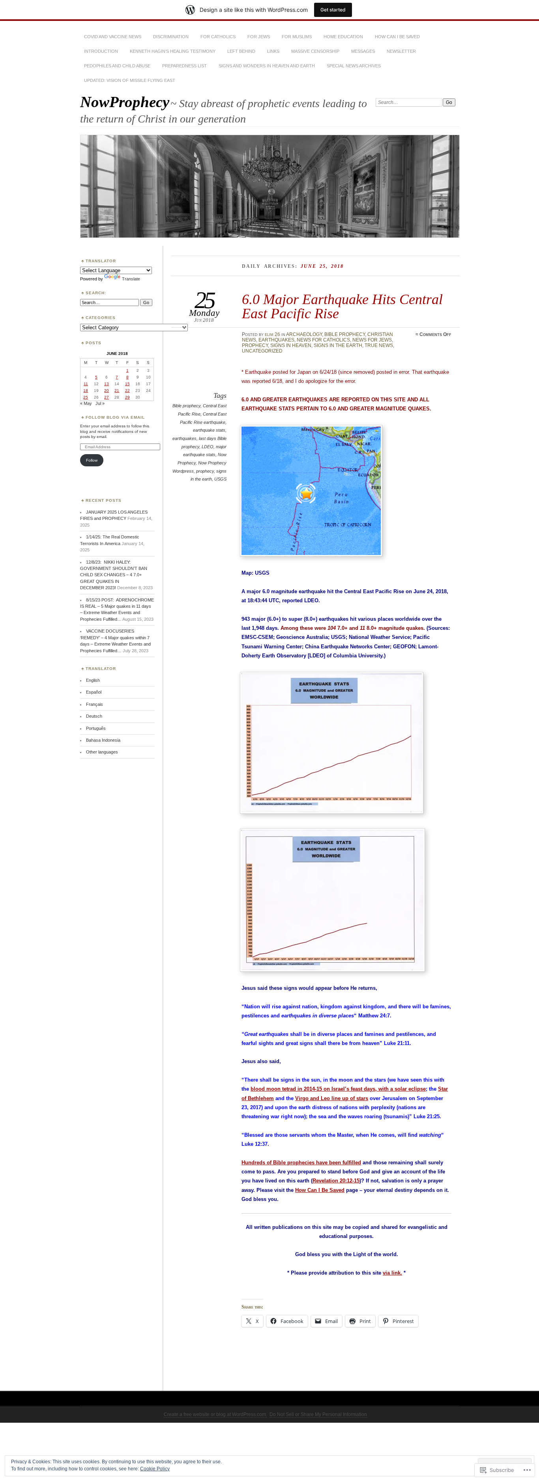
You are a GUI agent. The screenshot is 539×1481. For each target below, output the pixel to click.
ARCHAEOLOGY (304, 334)
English (93, 680)
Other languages (102, 752)
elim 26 (272, 334)
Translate (131, 279)
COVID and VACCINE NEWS (112, 36)
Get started (333, 10)
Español (93, 692)
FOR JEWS (258, 36)
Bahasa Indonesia (103, 740)
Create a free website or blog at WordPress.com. (215, 1414)
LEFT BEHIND (241, 51)
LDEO (207, 446)
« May (86, 403)
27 (106, 397)
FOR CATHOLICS (218, 36)
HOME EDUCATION (343, 36)
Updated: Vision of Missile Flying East (129, 80)
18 (85, 390)
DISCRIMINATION (171, 36)
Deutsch (94, 716)
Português (96, 728)
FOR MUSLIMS (297, 36)
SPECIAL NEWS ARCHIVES (354, 65)
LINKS (273, 51)
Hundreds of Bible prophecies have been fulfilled (301, 1162)
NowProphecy (124, 101)
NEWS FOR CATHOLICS (323, 340)
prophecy (205, 471)
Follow (91, 460)
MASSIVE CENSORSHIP (315, 51)
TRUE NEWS (379, 345)
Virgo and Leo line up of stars (331, 1098)
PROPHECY (255, 345)
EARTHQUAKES (276, 340)
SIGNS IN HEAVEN (290, 345)
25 (85, 397)
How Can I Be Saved (319, 1190)
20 (106, 390)
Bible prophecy (186, 405)
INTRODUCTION (101, 51)
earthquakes (184, 438)
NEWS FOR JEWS (372, 340)
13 (106, 384)
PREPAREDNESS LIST (184, 65)
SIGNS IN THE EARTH (338, 345)
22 (127, 390)
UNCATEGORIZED (262, 351)
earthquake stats (209, 430)
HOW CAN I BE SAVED (397, 36)
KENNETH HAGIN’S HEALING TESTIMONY (172, 51)
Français (94, 704)
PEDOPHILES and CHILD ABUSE (117, 65)
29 (127, 397)
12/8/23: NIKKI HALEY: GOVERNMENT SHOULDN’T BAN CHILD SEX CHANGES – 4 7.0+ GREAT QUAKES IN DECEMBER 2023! (113, 575)
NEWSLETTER (401, 51)
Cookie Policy (155, 1469)
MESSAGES (363, 51)
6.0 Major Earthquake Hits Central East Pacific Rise (342, 306)
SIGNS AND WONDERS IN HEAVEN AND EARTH (267, 65)
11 (86, 384)
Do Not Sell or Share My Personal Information (318, 1414)
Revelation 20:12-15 (336, 1181)
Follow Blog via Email (115, 417)
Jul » (100, 403)
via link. (392, 1273)
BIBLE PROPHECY (344, 334)
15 (127, 384)
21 (116, 390)
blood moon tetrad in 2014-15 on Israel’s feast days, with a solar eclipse (338, 1089)
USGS (220, 479)
